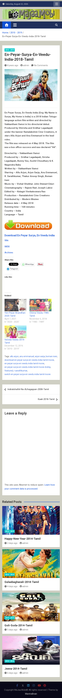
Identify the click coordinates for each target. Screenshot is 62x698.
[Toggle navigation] (15, 24)
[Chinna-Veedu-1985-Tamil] (40, 305)
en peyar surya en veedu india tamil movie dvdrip (28, 367)
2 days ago (12, 543)
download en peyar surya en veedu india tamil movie (29, 360)
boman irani (51, 356)
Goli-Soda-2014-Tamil (19, 625)
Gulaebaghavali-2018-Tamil (22, 582)
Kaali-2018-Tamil (46, 399)
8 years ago (12, 65)
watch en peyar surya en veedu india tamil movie (28, 374)
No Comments (41, 65)
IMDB (7, 246)
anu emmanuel (27, 356)
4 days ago (12, 586)
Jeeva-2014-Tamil (16, 668)
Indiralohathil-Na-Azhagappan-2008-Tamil (28, 389)
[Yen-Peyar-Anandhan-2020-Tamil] (15, 305)
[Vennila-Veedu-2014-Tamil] (15, 332)
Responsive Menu (56, 4)
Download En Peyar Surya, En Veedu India (30, 235)
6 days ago (12, 673)
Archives (9, 252)
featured (9, 370)
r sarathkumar (20, 370)
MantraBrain (31, 693)
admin (26, 65)
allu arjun (14, 356)
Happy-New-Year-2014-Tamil (23, 538)
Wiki (6, 240)
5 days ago (12, 629)
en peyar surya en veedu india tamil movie (24, 363)
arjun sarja (40, 356)
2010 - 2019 (9, 50)
